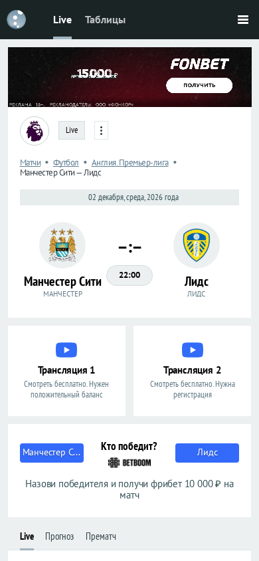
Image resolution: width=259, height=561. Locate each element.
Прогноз (59, 536)
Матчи (30, 162)
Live (62, 19)
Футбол (66, 162)
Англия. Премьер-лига (130, 162)
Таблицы (105, 19)
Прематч (101, 536)
